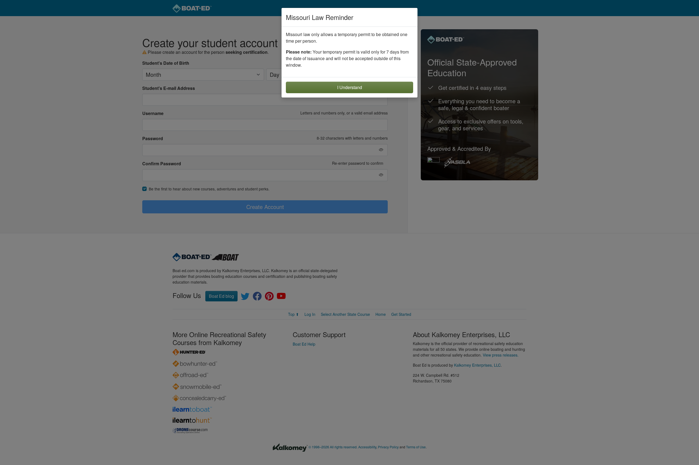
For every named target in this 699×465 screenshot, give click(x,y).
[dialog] (349, 232)
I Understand (349, 87)
